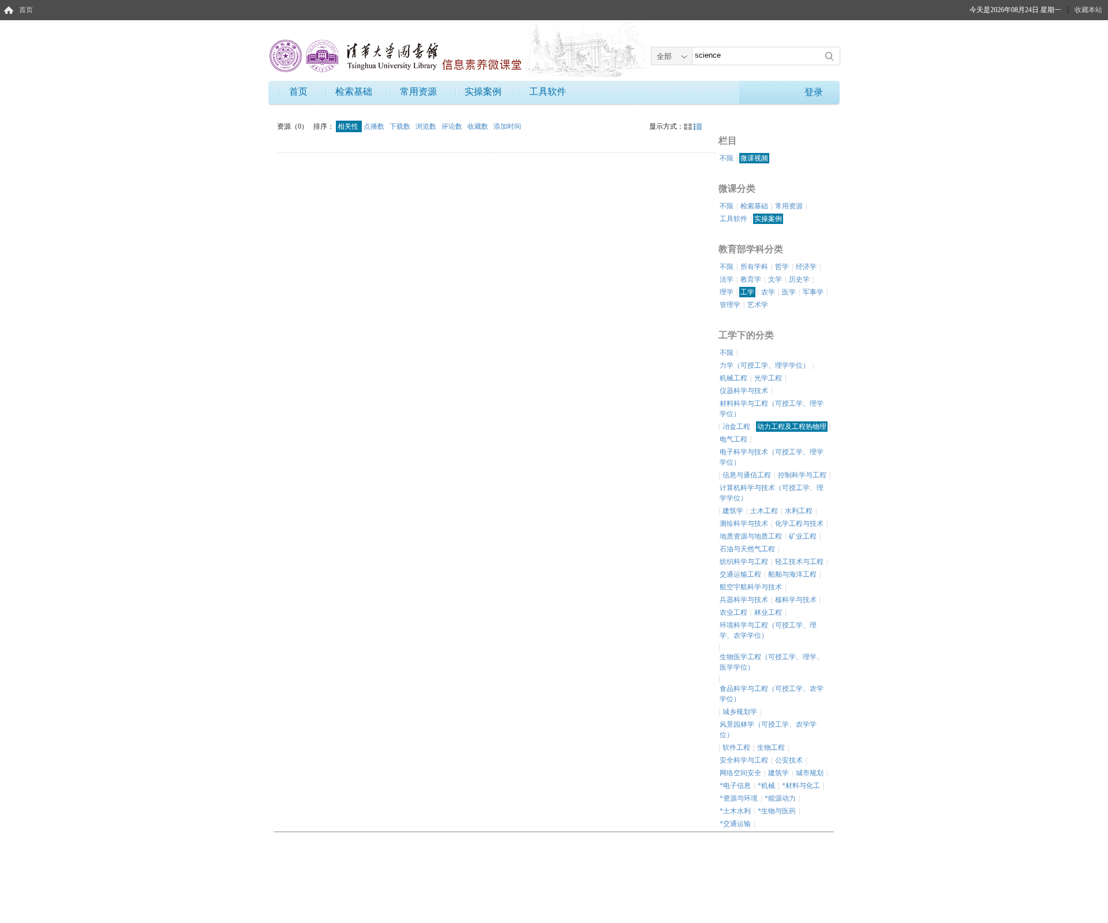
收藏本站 (1088, 10)
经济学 (806, 267)
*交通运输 (735, 824)
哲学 (782, 267)
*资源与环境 (739, 798)
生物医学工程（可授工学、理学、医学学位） (771, 662)
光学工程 (768, 378)
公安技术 (789, 760)
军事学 (813, 292)
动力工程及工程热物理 (791, 427)
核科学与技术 (796, 600)
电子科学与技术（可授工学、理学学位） (771, 457)
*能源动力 (780, 798)
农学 (768, 292)
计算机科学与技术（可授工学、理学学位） (771, 493)
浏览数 (426, 126)
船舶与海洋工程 (792, 574)
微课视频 (754, 158)
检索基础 (353, 91)
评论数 (452, 126)
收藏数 (478, 126)
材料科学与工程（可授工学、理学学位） (771, 408)
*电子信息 (735, 786)
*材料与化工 (801, 786)
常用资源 (418, 91)
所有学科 (754, 267)
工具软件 (547, 91)
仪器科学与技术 (744, 391)
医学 (789, 292)
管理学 (730, 305)
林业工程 (768, 612)
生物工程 (771, 747)
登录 (813, 92)
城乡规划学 (740, 712)
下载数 (401, 126)
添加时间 (507, 126)
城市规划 (809, 773)
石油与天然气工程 (747, 549)
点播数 (375, 126)
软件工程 (736, 747)
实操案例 (483, 91)
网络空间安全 (740, 773)
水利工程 (799, 511)
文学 (775, 279)
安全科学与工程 (744, 760)
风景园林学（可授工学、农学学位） (768, 729)
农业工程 (733, 612)
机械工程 (733, 378)
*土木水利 (735, 811)
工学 (747, 292)
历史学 (799, 279)
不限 (726, 158)
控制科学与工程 (802, 475)
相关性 (349, 126)
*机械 (766, 786)
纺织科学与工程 (744, 562)
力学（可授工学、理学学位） (765, 365)
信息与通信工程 (747, 475)
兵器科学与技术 (744, 600)
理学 (726, 292)
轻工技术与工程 (799, 562)
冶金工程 (736, 427)
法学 (726, 279)
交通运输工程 (740, 574)
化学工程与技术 (799, 524)
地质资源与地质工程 (751, 536)
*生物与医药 (777, 811)
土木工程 (764, 511)
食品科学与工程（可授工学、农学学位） (771, 694)
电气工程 (733, 439)
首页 (26, 10)
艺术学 (757, 305)
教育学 (750, 279)
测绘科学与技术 (744, 524)
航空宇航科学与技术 (751, 587)
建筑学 (733, 511)
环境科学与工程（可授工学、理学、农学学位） (768, 630)
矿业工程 (803, 536)
